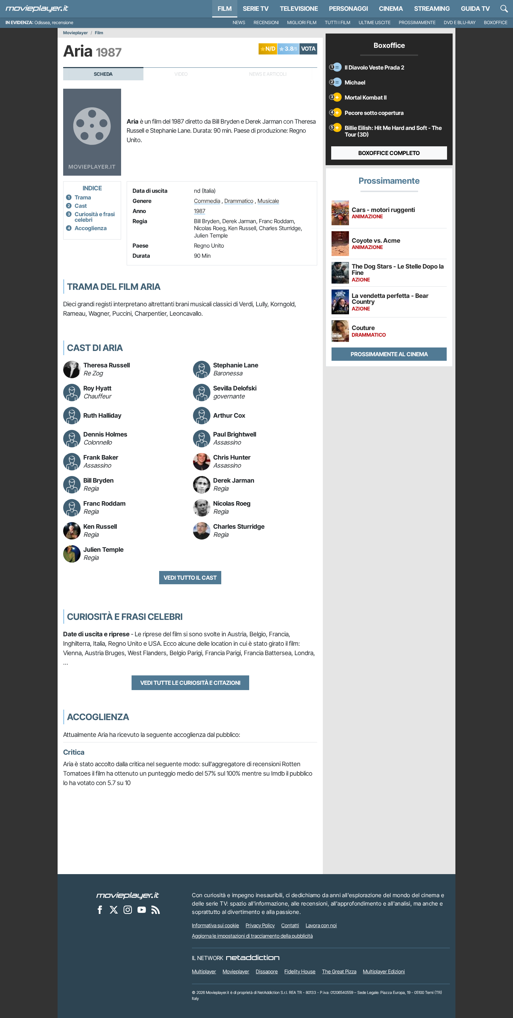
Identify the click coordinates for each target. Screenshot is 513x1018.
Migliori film (302, 22)
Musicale (268, 200)
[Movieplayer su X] (114, 909)
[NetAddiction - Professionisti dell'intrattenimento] (252, 958)
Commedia (207, 200)
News (239, 22)
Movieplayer (75, 33)
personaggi (348, 8)
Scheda (103, 74)
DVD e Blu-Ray (460, 22)
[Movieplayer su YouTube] (142, 909)
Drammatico (238, 200)
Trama (83, 197)
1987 (199, 210)
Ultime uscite (375, 22)
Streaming (432, 8)
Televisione (299, 8)
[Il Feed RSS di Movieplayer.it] (156, 909)
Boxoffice (495, 22)
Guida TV (475, 8)
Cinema (391, 8)
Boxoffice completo (389, 152)
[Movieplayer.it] (37, 8)
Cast (81, 205)
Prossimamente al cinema (389, 354)
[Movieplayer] (127, 895)
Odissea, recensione (54, 22)
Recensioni (266, 22)
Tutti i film (337, 22)
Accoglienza (91, 228)
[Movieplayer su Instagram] (128, 909)
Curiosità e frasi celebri (95, 217)
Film (225, 8)
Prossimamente (417, 22)
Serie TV (256, 8)
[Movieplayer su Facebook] (100, 909)
